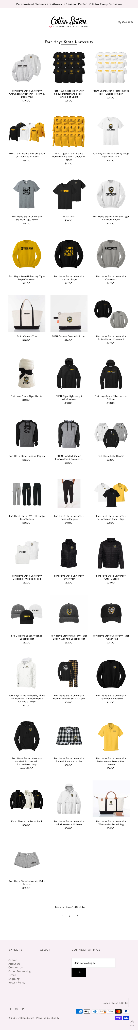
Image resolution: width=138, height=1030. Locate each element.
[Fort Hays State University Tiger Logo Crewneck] (111, 194)
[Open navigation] (15, 21)
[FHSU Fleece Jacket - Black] (26, 798)
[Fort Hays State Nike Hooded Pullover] (111, 373)
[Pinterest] (23, 1009)
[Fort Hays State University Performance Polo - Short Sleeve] (111, 735)
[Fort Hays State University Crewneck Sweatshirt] (111, 673)
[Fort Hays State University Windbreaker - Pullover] (69, 798)
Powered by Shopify (47, 1017)
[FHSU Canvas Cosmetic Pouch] (69, 313)
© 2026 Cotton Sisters (21, 1017)
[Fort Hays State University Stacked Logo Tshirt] (26, 194)
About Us (14, 963)
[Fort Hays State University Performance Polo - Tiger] (111, 493)
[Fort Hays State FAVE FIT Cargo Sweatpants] (26, 493)
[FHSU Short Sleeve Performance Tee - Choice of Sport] (111, 68)
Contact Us (15, 967)
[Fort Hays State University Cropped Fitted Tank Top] (26, 553)
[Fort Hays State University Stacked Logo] (69, 253)
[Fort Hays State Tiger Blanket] (26, 373)
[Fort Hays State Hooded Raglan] (26, 433)
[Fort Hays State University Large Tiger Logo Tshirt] (111, 131)
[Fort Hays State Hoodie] (111, 433)
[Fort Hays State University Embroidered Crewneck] (111, 313)
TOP (132, 1025)
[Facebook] (10, 1009)
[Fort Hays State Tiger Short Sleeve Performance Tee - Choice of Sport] (69, 68)
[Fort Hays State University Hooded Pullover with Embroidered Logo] (26, 735)
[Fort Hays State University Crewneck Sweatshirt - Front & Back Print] (26, 68)
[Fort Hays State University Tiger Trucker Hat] (111, 613)
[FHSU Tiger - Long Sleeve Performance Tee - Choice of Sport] (69, 131)
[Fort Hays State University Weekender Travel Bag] (111, 798)
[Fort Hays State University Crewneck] (111, 253)
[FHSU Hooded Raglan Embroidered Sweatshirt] (69, 433)
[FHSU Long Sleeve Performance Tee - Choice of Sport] (26, 131)
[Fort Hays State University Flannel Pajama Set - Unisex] (69, 673)
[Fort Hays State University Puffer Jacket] (111, 553)
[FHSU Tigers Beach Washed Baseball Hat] (26, 613)
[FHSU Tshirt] (69, 194)
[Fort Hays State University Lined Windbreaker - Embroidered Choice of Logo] (26, 673)
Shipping (14, 979)
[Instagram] (16, 1009)
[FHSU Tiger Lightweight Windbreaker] (69, 373)
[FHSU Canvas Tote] (26, 313)
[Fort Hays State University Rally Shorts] (26, 858)
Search (12, 960)
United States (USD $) (115, 1002)
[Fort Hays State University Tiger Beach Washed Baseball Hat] (69, 613)
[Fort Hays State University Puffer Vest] (69, 553)
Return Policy (17, 982)
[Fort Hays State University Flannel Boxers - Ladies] (69, 735)
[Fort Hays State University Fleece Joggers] (69, 493)
